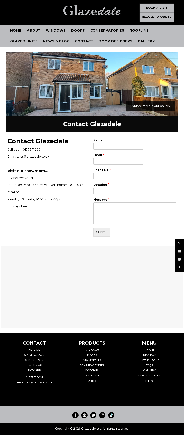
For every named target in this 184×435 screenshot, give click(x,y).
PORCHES (92, 370)
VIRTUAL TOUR (149, 360)
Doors (78, 30)
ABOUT (149, 350)
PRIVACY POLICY (149, 375)
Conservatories (107, 30)
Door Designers (115, 41)
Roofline (139, 30)
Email (98, 155)
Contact (84, 41)
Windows (56, 30)
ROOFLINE (92, 375)
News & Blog (56, 41)
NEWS (149, 380)
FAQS (149, 365)
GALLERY (149, 370)
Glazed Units (24, 41)
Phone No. (102, 170)
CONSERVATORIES (92, 365)
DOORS (92, 355)
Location (101, 184)
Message (101, 199)
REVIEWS (149, 355)
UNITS (92, 380)
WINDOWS (92, 350)
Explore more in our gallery (150, 106)
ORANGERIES (92, 360)
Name (99, 140)
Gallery (146, 41)
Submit (101, 232)
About (33, 30)
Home (16, 30)
